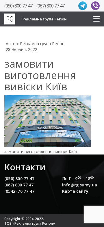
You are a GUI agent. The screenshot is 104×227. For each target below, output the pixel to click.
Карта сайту (75, 191)
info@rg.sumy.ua (79, 185)
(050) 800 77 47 (18, 6)
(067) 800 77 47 (50, 6)
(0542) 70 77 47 (19, 191)
